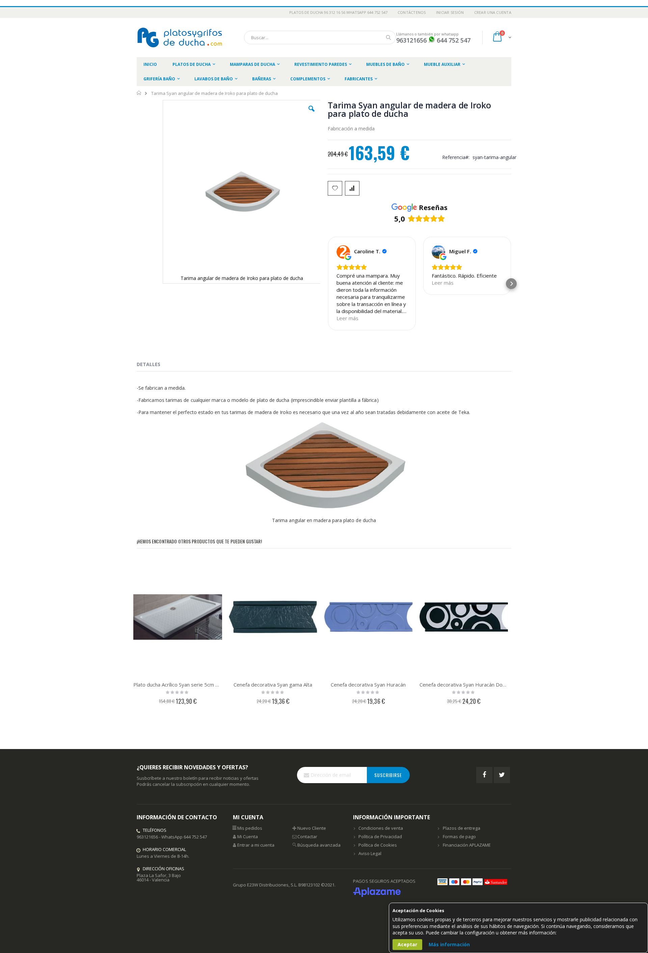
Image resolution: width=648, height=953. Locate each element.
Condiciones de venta (380, 828)
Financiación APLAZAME (467, 845)
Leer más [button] (347, 318)
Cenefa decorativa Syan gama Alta (273, 684)
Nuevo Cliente (311, 828)
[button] (311, 113)
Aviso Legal (369, 853)
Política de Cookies (377, 845)
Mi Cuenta (247, 836)
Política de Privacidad (380, 836)
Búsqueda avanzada (319, 845)
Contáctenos (412, 12)
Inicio (139, 93)
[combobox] (320, 37)
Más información (449, 944)
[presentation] (153, 365)
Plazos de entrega (461, 828)
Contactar (307, 836)
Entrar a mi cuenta (255, 845)
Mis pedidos (249, 828)
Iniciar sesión (450, 12)
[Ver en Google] (343, 252)
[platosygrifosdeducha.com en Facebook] (484, 775)
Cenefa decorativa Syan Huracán (368, 684)
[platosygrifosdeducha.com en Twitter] (502, 775)
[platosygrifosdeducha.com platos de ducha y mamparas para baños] (180, 37)
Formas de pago (459, 836)
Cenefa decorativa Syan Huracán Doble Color (464, 684)
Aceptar (407, 944)
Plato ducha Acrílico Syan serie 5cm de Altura (177, 684)
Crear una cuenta (492, 12)
